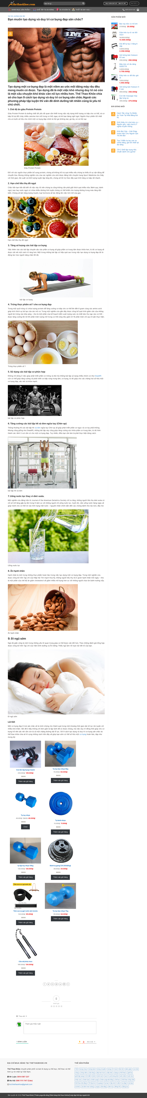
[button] (138, 9)
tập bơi (112, 1083)
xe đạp (124, 1083)
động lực (125, 1086)
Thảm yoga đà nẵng (42, 1095)
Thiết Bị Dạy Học (83, 10)
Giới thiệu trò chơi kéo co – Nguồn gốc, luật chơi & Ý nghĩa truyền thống (128, 124)
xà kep (130, 1083)
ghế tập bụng (79, 1076)
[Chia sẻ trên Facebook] (44, 984)
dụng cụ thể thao (120, 1072)
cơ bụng (83, 734)
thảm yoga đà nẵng (107, 1079)
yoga (97, 1086)
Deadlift (98, 376)
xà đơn (37, 428)
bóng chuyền (101, 1069)
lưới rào (130, 1076)
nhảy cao (78, 1079)
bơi (116, 1069)
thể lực (117, 1079)
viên (118, 1083)
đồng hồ (117, 1086)
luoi (106, 1076)
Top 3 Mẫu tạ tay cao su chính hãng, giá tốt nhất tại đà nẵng (128, 142)
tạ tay (106, 1083)
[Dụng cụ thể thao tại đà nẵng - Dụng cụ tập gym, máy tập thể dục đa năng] (24, 3)
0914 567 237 (23, 1077)
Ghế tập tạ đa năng (45, 10)
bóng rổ (110, 1069)
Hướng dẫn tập (19, 16)
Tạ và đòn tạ (64, 10)
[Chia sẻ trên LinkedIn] (64, 984)
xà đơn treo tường (88, 1086)
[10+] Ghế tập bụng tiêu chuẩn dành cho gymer (126, 151)
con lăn (135, 1069)
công (76, 1072)
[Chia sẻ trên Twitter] (48, 984)
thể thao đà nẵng (80, 1083)
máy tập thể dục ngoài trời (80, 1095)
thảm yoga (94, 1079)
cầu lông (91, 1072)
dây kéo (109, 1072)
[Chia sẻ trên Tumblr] (68, 984)
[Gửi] (83, 3)
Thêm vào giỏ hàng (25, 781)
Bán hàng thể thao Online (59, 1095)
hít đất (88, 1076)
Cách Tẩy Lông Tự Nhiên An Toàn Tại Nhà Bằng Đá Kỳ (127, 115)
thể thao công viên (128, 1079)
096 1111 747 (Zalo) (24, 1080)
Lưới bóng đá (113, 1076)
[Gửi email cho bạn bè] (52, 984)
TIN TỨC (133, 3)
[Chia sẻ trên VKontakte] (60, 984)
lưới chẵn (123, 1076)
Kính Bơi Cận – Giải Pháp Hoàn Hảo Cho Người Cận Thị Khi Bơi (127, 133)
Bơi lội (121, 1069)
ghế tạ (130, 1072)
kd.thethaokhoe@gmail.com (21, 1084)
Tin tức (10, 16)
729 (76, 1069)
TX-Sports (92, 1083)
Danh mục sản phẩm (20, 10)
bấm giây (128, 1069)
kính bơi (100, 1076)
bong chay (83, 1069)
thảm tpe (86, 1079)
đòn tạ (110, 1086)
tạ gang (99, 1083)
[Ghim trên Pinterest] (56, 984)
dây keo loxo (101, 1072)
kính (94, 1076)
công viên (84, 1072)
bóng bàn (92, 1069)
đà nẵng (103, 1086)
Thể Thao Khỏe (28, 1095)
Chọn (25, 827)
